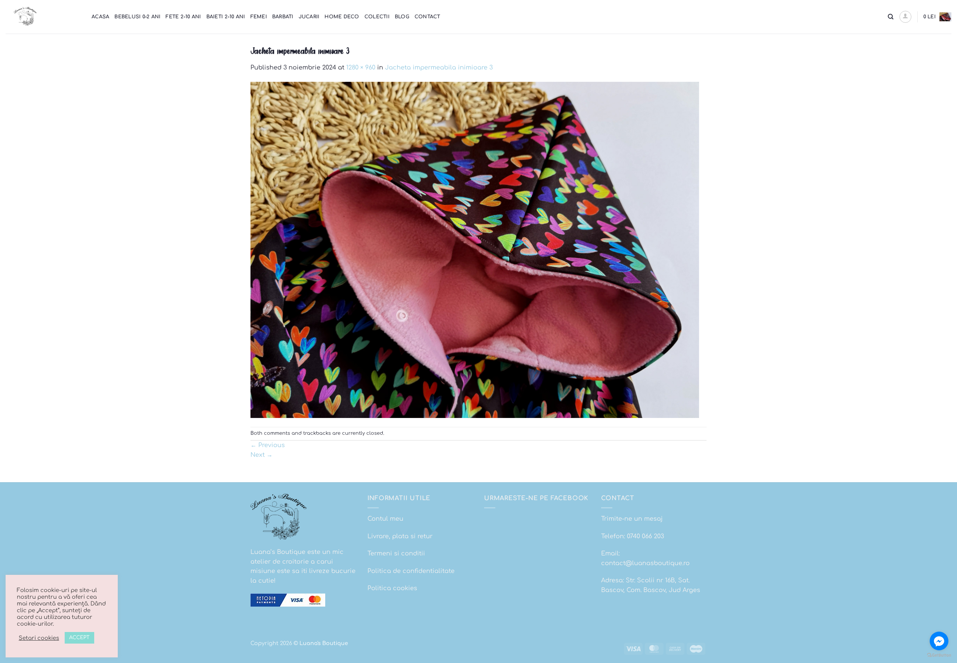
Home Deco (341, 16)
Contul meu (385, 518)
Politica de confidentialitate (411, 571)
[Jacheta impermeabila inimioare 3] (474, 249)
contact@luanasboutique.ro (645, 563)
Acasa (100, 16)
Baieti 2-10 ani (225, 16)
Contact (427, 16)
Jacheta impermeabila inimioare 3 (439, 67)
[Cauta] (890, 17)
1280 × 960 (360, 67)
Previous (267, 445)
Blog (402, 16)
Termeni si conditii (396, 553)
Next (261, 455)
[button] (905, 17)
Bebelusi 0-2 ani (137, 16)
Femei (258, 16)
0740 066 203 (645, 536)
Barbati (282, 16)
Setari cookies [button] (39, 638)
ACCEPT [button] (79, 637)
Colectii (377, 16)
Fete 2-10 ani (183, 16)
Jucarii (309, 16)
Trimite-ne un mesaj (632, 518)
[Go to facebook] (939, 641)
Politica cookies (392, 588)
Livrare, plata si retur (400, 536)
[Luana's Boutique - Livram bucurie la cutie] (43, 17)
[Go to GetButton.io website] (939, 655)
